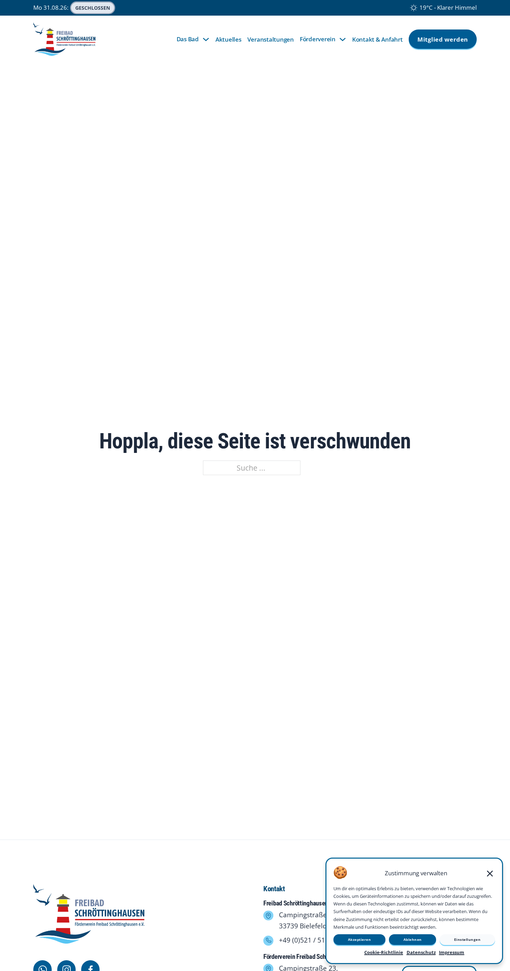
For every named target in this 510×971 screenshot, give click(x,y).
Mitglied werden (442, 39)
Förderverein (317, 39)
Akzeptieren (359, 939)
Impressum (451, 952)
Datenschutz (421, 952)
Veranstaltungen (270, 39)
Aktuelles (228, 39)
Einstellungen (467, 939)
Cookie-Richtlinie (383, 952)
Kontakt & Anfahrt (377, 39)
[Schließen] (490, 873)
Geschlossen (92, 8)
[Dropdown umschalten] (206, 39)
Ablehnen (412, 939)
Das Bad (188, 39)
